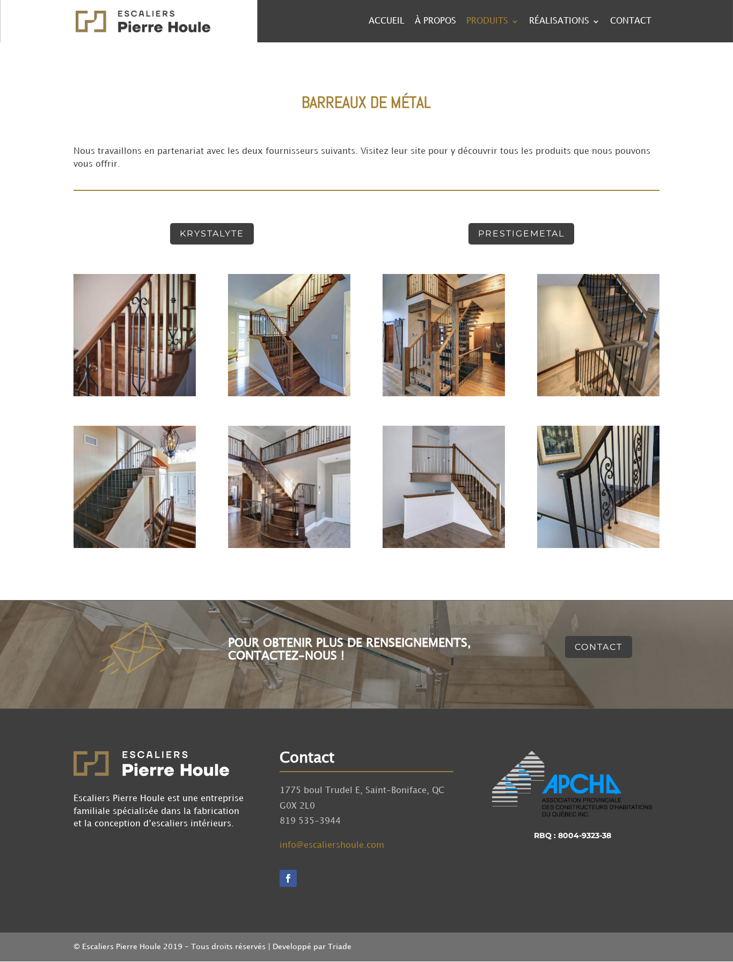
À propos (435, 21)
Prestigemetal (521, 233)
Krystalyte (212, 233)
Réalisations (559, 21)
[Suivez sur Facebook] (288, 878)
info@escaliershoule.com (332, 845)
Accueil (387, 21)
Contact (630, 21)
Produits (487, 21)
